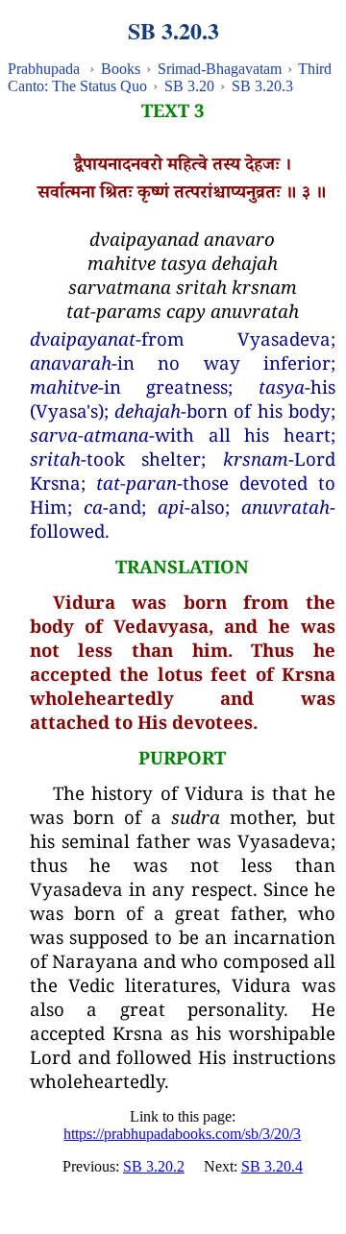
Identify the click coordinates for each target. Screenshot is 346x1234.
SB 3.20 (189, 86)
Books (120, 68)
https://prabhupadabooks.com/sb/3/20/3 (182, 1133)
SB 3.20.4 (272, 1166)
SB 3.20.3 (262, 86)
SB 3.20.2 (154, 1166)
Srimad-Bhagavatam (220, 68)
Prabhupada (44, 68)
